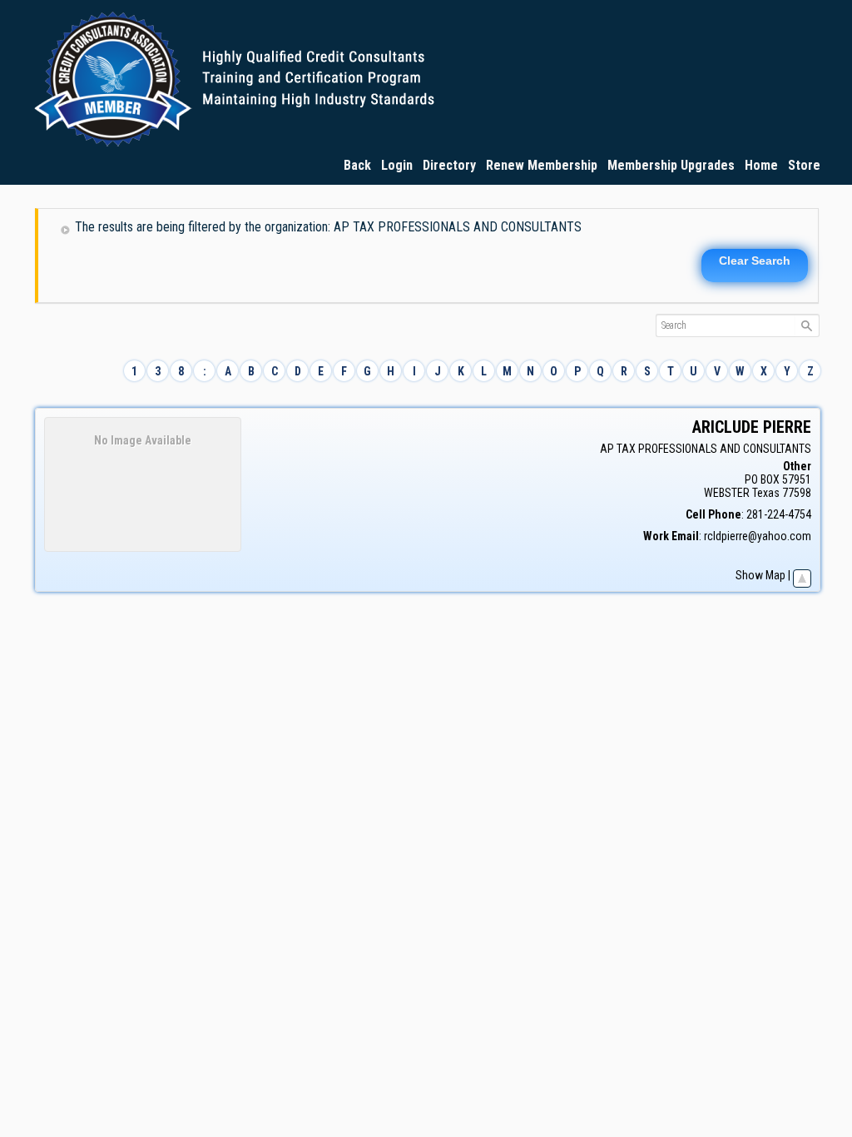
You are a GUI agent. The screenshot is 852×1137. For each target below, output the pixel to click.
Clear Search (754, 260)
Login (397, 165)
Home (761, 165)
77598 (796, 492)
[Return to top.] (802, 575)
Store (804, 165)
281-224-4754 (778, 514)
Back (357, 165)
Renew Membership (541, 165)
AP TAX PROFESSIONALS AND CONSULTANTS (705, 448)
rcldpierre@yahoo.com (757, 536)
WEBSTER (727, 492)
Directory (449, 165)
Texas (766, 492)
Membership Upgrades (671, 165)
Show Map (760, 575)
